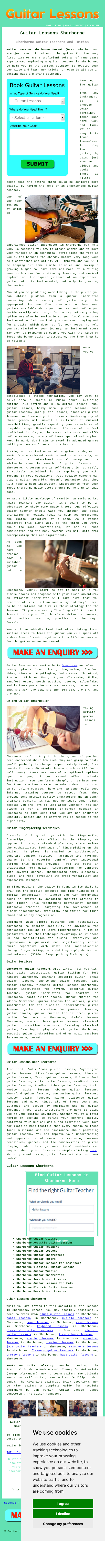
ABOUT (68, 25)
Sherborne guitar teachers (29, 968)
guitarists (15, 934)
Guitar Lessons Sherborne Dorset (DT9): (41, 49)
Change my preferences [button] (63, 1524)
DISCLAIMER (93, 25)
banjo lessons (19, 1318)
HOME (48, 25)
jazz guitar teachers (24, 1346)
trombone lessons (20, 1354)
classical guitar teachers (30, 1330)
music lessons (87, 1322)
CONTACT (79, 25)
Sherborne (69, 665)
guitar (33, 244)
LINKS (58, 25)
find (19, 1069)
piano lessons (37, 1322)
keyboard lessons (52, 1326)
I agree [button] (63, 1503)
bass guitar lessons (76, 1354)
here (93, 1150)
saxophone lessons (83, 1346)
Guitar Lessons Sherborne (30, 1166)
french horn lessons (76, 1334)
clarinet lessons (60, 1342)
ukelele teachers (76, 1318)
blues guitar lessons (57, 1314)
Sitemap (10, 1502)
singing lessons (40, 1338)
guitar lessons (55, 416)
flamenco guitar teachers (53, 1350)
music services (86, 1033)
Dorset (36, 1037)
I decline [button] (63, 1514)
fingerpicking (74, 847)
